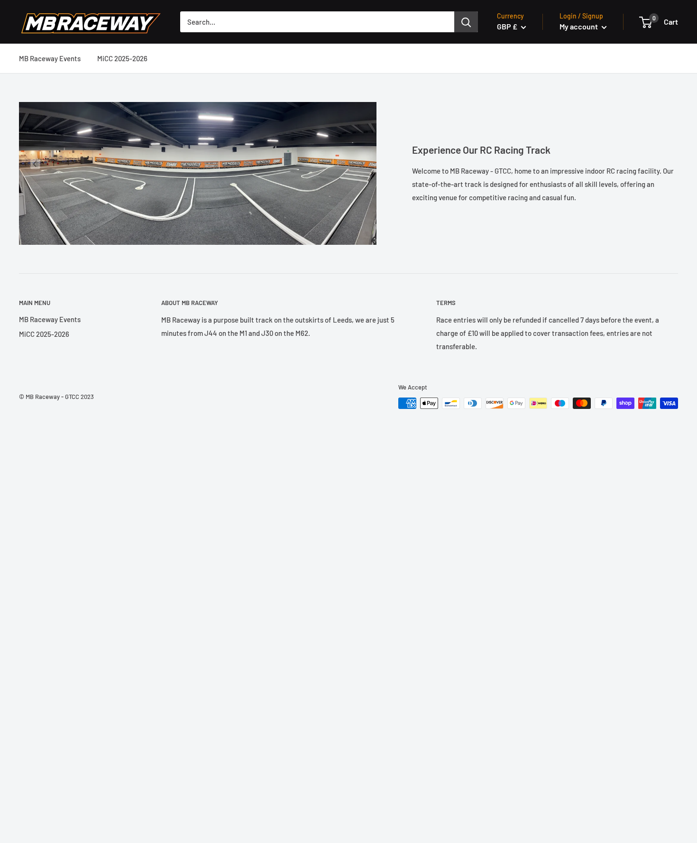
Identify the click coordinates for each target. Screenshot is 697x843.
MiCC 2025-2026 (122, 58)
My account (579, 26)
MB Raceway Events (50, 58)
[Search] (466, 21)
